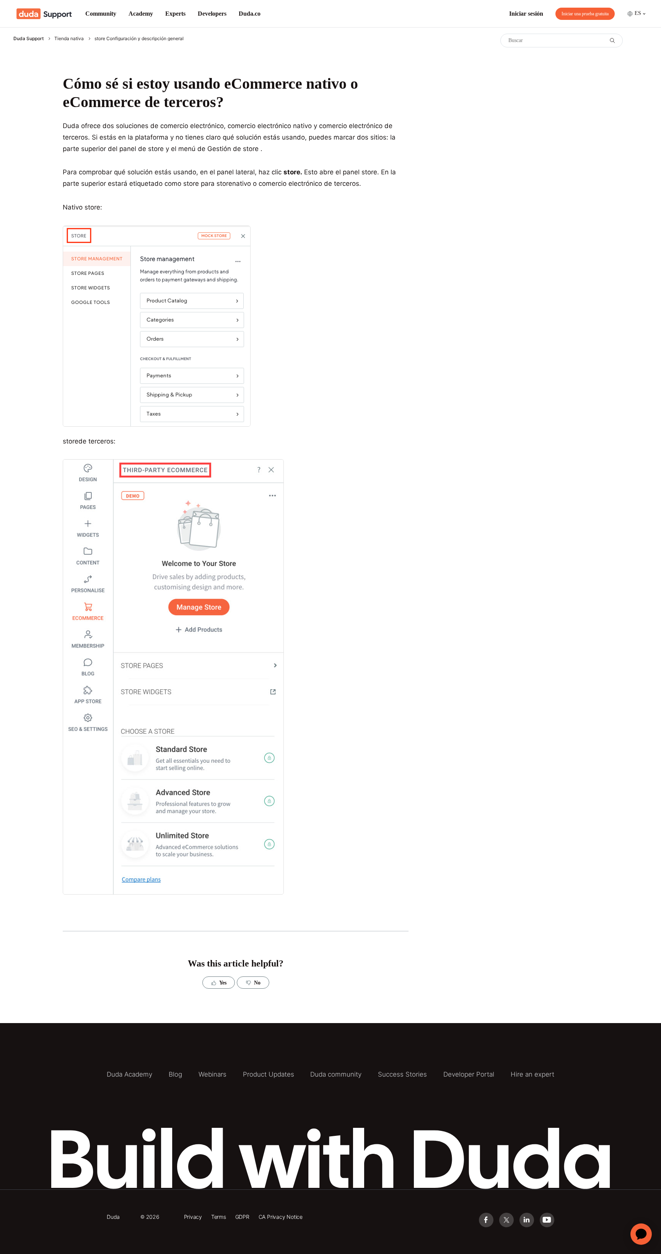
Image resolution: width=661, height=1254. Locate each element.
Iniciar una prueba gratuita (585, 13)
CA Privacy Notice (281, 1216)
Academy (141, 13)
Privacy (193, 1216)
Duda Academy (129, 1074)
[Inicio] (44, 13)
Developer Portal (468, 1074)
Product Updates (268, 1074)
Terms (218, 1216)
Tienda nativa (69, 38)
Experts (175, 13)
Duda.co (249, 13)
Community (100, 13)
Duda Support (28, 38)
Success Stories (402, 1074)
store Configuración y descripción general (139, 38)
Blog (175, 1074)
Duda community (335, 1074)
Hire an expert (532, 1074)
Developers (212, 13)
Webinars (212, 1074)
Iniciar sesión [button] (526, 13)
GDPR (242, 1216)
